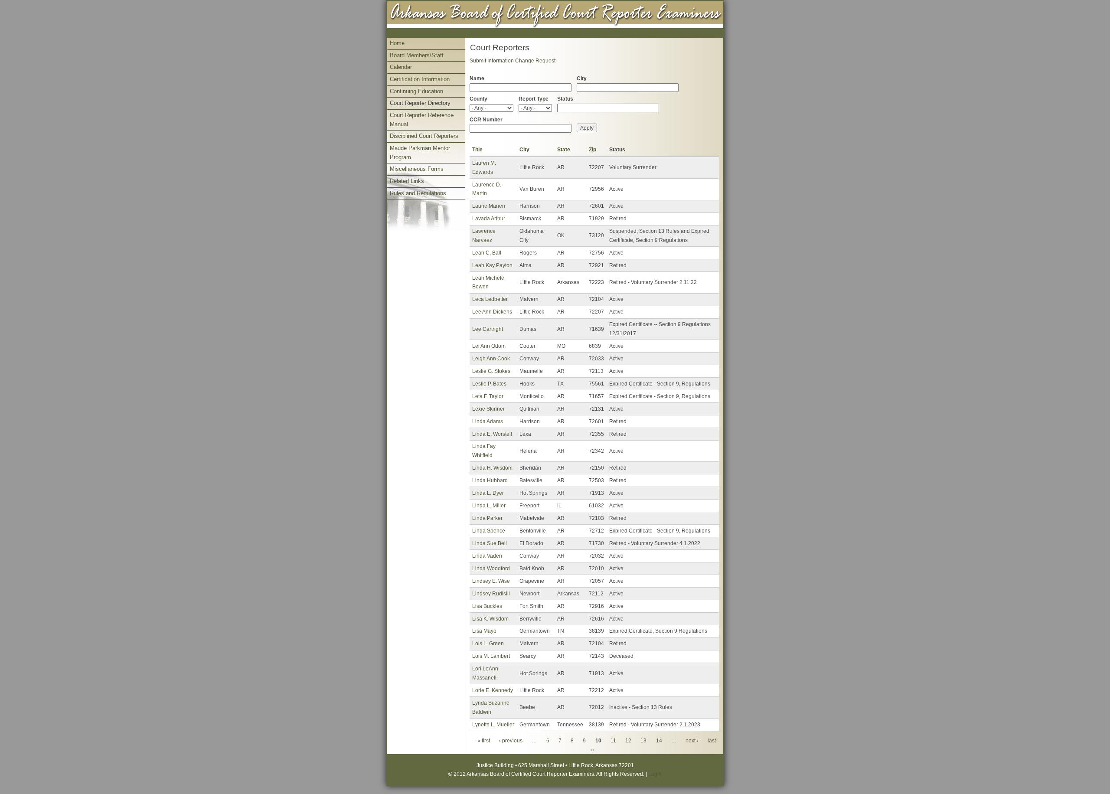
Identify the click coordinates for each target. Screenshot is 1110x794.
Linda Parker (487, 518)
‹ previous (510, 741)
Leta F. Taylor (487, 396)
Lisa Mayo (484, 631)
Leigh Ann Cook (491, 359)
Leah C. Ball (486, 253)
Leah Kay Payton (492, 265)
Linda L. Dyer (488, 493)
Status (565, 99)
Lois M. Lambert (491, 656)
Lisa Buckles (487, 606)
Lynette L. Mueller (493, 725)
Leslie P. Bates (489, 384)
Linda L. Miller (489, 506)
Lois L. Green (488, 643)
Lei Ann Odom (489, 346)
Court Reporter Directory (420, 103)
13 (643, 741)
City (582, 78)
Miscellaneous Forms (417, 169)
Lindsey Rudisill (491, 594)
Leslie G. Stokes (491, 371)
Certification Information (420, 79)
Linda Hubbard (490, 480)
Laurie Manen (488, 206)
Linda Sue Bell (489, 543)
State (563, 150)
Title (477, 150)
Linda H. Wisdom (492, 468)
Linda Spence (488, 531)
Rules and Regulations (418, 193)
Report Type (533, 99)
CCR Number (486, 120)
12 (628, 741)
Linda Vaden (487, 556)
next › (692, 741)
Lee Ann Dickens (492, 312)
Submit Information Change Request (512, 61)
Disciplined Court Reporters (424, 136)
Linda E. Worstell (492, 434)
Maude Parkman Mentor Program (420, 152)
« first (483, 741)
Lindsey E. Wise (491, 581)
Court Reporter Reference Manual (422, 119)
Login (655, 774)
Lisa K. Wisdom (490, 619)
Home (397, 43)
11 (613, 741)
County (478, 99)
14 (659, 741)
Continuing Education (416, 91)
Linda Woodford (491, 568)
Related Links (407, 181)
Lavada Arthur (488, 219)
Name (477, 78)
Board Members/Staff (417, 55)
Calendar (401, 67)
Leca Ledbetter (490, 299)
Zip (592, 150)
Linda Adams (487, 421)
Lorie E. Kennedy (492, 690)
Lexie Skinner (488, 409)
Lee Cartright (487, 329)
